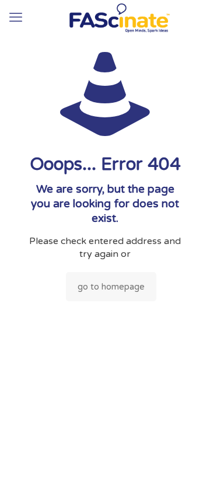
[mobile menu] (16, 17)
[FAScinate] (105, 17)
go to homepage (111, 286)
